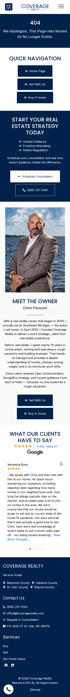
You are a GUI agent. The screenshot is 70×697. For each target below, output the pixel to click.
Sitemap (35, 689)
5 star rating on (48, 446)
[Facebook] (6, 665)
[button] (6, 502)
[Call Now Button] (8, 689)
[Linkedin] (12, 665)
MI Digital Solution (47, 682)
